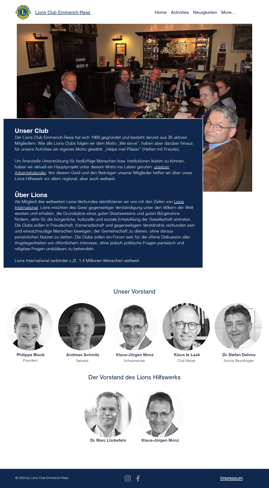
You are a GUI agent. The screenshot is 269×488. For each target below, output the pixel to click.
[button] (180, 12)
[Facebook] (138, 478)
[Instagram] (128, 478)
